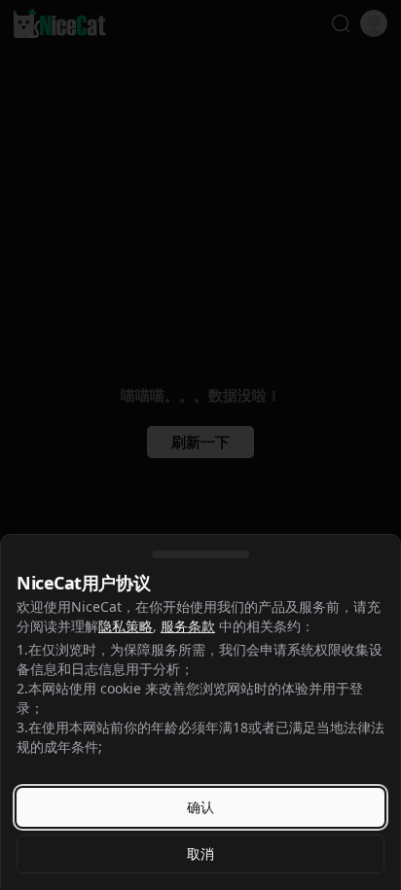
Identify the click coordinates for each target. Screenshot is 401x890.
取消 (200, 853)
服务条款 (188, 626)
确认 (200, 807)
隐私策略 (125, 626)
